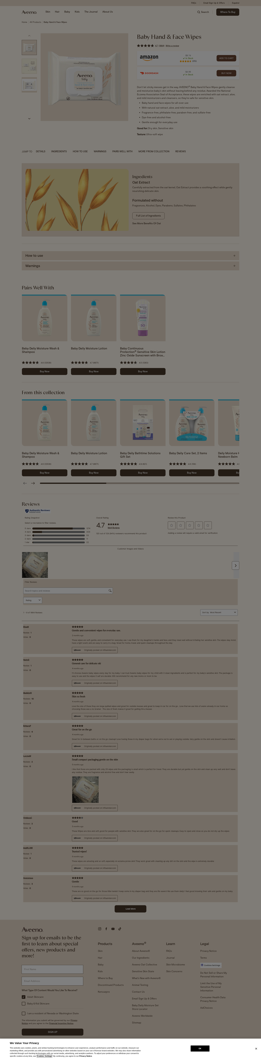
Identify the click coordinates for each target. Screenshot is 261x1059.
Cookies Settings (44, 1056)
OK (200, 1048)
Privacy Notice (85, 1056)
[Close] (256, 1048)
